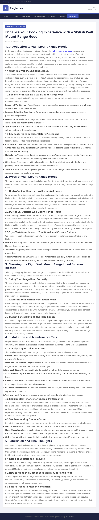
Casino (62, 16)
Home (6, 16)
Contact (73, 16)
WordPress (70, 516)
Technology (39, 16)
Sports (51, 16)
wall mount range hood (62, 51)
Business (26, 16)
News (15, 16)
